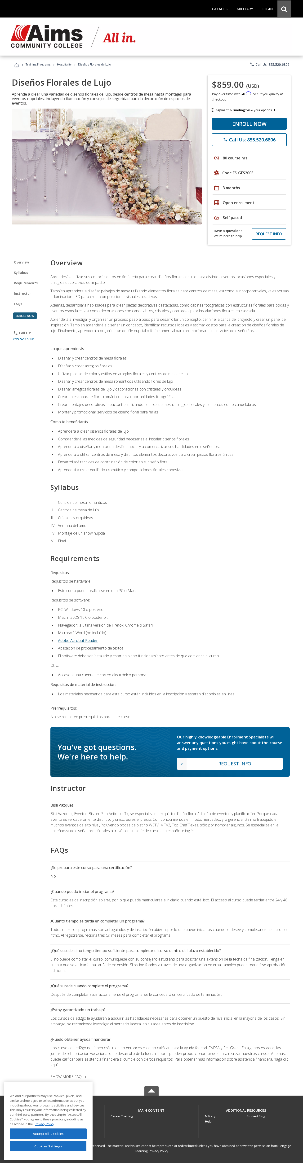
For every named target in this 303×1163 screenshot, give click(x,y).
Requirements (26, 283)
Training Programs (38, 64)
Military (210, 1116)
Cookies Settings (48, 1146)
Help (208, 1121)
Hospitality (64, 64)
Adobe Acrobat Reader (78, 640)
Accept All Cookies (48, 1134)
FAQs (18, 304)
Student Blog (256, 1116)
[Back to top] (151, 1109)
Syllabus (21, 272)
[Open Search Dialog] (284, 8)
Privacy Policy (158, 1151)
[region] (48, 1121)
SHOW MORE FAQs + (68, 1076)
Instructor (22, 293)
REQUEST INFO (269, 234)
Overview (21, 262)
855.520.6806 (23, 339)
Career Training (122, 1116)
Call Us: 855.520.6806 (269, 64)
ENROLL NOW (249, 123)
